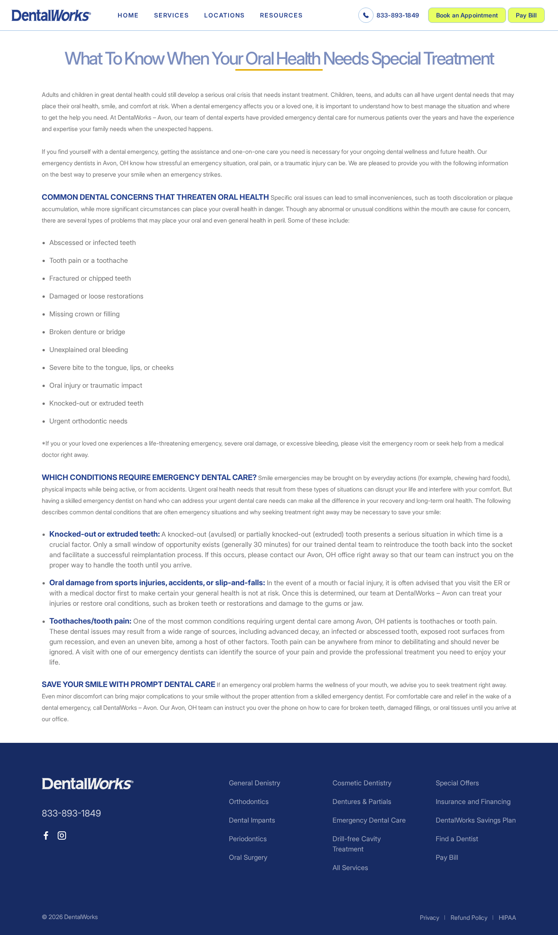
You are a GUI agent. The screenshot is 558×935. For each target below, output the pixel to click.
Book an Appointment (467, 15)
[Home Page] (51, 15)
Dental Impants (252, 820)
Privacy (429, 917)
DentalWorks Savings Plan (476, 820)
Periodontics (248, 839)
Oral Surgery (248, 857)
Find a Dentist (457, 839)
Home (128, 15)
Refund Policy (469, 917)
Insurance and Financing (473, 801)
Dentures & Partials (362, 801)
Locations (224, 15)
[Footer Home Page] (88, 784)
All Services (350, 868)
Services (171, 15)
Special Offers (457, 783)
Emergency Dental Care (369, 820)
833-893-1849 (398, 15)
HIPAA (507, 917)
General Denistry (254, 783)
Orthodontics (249, 801)
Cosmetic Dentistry (362, 783)
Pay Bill (526, 15)
